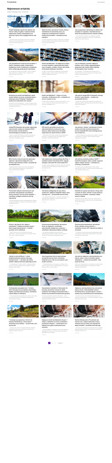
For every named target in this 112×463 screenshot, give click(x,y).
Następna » (60, 343)
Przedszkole (11, 2)
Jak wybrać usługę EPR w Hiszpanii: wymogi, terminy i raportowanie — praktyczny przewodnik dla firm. (89, 97)
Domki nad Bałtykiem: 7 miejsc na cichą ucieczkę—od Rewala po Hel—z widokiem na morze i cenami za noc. (56, 97)
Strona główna (101, 2)
